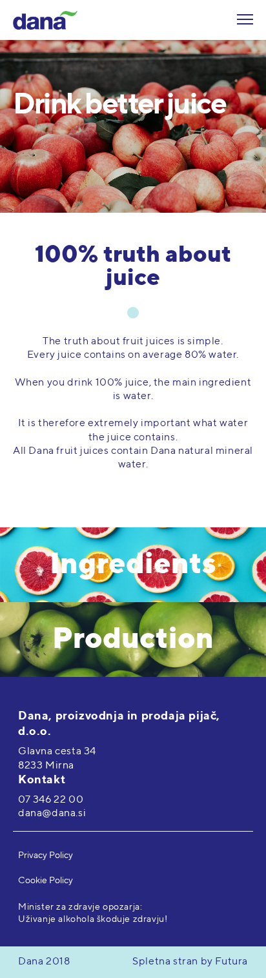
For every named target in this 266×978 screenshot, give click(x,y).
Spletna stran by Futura (190, 962)
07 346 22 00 (50, 800)
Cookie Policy (45, 880)
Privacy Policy (45, 855)
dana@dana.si (52, 813)
